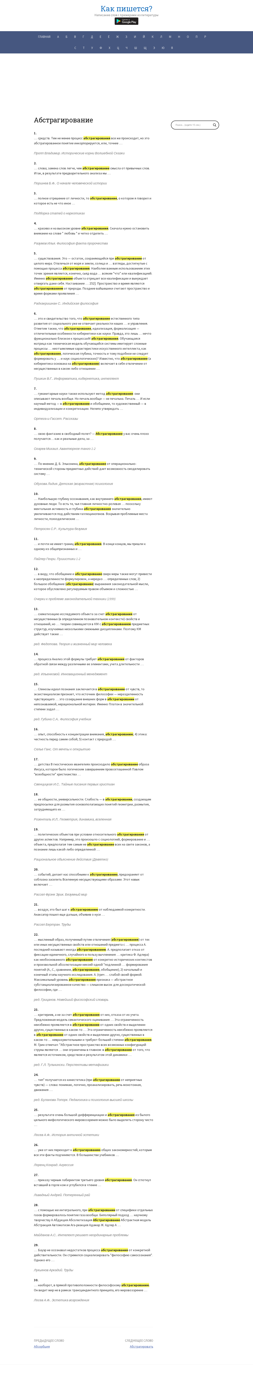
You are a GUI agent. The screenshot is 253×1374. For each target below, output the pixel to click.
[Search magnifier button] (214, 125)
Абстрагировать (141, 1346)
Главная (44, 37)
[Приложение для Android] (126, 21)
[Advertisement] (126, 90)
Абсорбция (42, 1346)
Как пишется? (126, 8)
